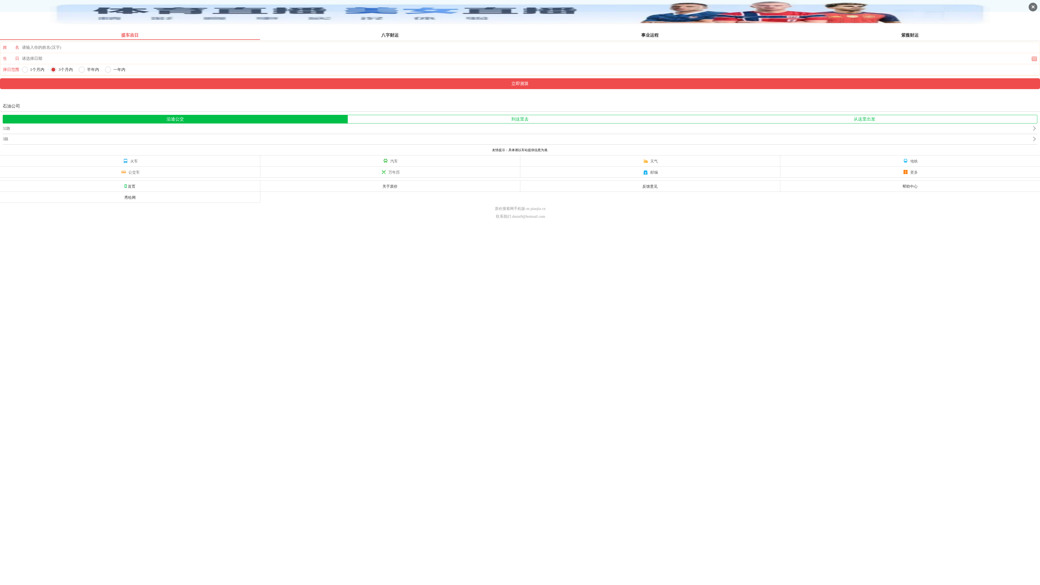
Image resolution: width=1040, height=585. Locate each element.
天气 (654, 161)
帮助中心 (910, 186)
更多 (914, 172)
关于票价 (390, 186)
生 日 (11, 58)
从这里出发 (864, 119)
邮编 (654, 172)
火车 (134, 161)
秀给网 (130, 197)
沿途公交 (175, 119)
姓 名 (11, 47)
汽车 (394, 161)
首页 (131, 186)
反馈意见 (650, 186)
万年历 (394, 172)
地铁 (914, 161)
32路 (6, 128)
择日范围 (11, 69)
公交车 (134, 172)
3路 (5, 139)
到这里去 (520, 119)
